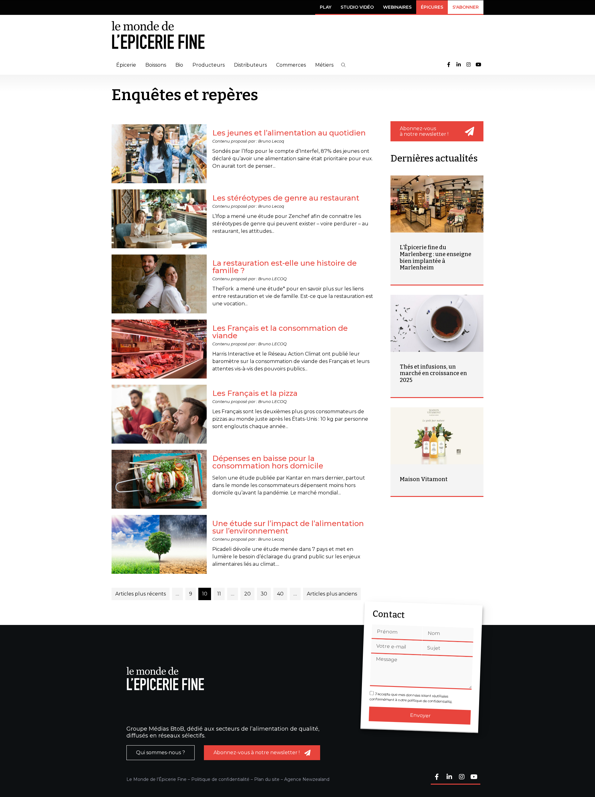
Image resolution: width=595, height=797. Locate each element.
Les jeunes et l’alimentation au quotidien (289, 132)
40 (280, 594)
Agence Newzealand (306, 779)
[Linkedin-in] (459, 65)
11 (219, 594)
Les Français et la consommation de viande (280, 332)
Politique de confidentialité (220, 779)
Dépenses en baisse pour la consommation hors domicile (267, 462)
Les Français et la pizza (255, 393)
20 (247, 594)
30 (264, 594)
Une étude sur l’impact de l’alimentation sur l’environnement (288, 527)
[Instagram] (469, 65)
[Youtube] (478, 65)
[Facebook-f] (449, 65)
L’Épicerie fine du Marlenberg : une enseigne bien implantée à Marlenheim (435, 257)
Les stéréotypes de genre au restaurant (285, 197)
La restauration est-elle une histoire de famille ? (284, 267)
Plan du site (267, 779)
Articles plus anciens (332, 594)
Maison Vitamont (423, 479)
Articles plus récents (140, 594)
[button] (343, 65)
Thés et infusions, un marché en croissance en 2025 (433, 373)
